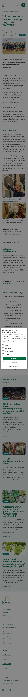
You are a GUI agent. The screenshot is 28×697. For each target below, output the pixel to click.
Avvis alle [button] (14, 362)
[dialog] (14, 348)
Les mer (15, 342)
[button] (14, 366)
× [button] (24, 329)
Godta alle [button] (14, 358)
